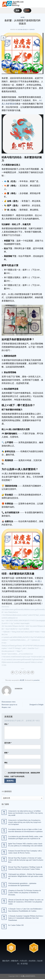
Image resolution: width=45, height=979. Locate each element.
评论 (6, 724)
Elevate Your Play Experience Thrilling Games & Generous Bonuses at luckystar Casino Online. (25, 868)
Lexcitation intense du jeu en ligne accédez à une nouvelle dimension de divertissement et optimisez (25, 830)
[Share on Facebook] (16, 672)
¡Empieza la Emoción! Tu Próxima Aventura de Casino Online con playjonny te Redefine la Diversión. (24, 892)
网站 (5, 763)
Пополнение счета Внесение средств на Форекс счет (9, 704)
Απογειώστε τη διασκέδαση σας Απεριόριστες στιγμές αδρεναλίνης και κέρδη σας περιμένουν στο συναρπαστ (24, 822)
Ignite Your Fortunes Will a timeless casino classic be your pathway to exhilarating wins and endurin (25, 845)
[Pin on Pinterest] (28, 672)
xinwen (32, 29)
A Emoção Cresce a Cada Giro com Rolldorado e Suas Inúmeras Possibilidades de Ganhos (25, 910)
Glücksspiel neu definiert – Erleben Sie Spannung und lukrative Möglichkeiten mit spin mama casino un (25, 876)
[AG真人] (12, 3)
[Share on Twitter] (20, 672)
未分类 (22, 17)
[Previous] (3, 950)
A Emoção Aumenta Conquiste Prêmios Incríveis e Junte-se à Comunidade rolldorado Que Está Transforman (25, 918)
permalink (37, 680)
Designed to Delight (36, 704)
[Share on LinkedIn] (32, 672)
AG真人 (38, 581)
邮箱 (6, 753)
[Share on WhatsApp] (12, 672)
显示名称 (8, 743)
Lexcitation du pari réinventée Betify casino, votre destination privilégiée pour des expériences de (25, 837)
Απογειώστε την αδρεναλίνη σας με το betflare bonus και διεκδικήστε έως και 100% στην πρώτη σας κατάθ (25, 813)
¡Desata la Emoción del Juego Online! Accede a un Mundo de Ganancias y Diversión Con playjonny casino (25, 902)
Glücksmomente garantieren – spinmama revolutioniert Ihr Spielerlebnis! (22, 884)
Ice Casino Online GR (16, 925)
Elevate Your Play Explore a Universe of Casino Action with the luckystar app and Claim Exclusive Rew (25, 860)
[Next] (42, 950)
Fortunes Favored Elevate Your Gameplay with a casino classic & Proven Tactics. (25, 852)
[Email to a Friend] (24, 672)
